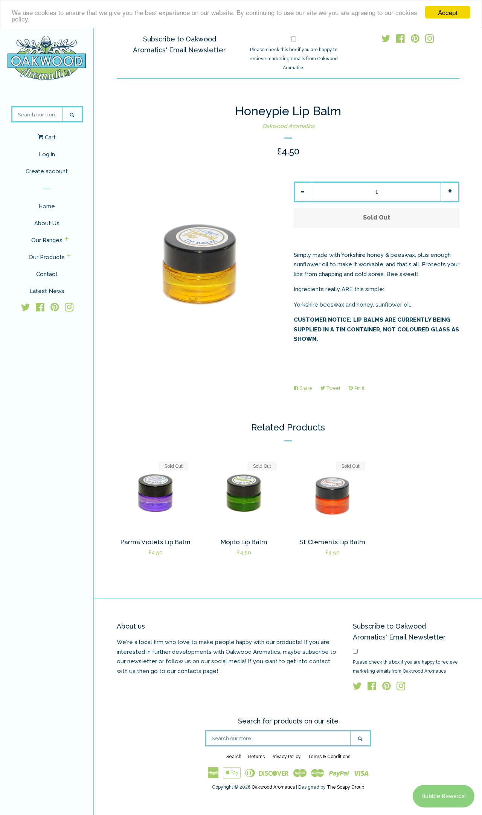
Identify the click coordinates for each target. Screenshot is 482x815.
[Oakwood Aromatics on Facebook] (40, 308)
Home (46, 206)
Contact (47, 274)
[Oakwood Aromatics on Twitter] (25, 308)
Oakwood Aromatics (288, 126)
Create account (47, 171)
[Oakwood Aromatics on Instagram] (69, 308)
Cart (49, 137)
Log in (47, 154)
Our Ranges (47, 240)
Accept (448, 12)
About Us (46, 223)
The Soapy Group (345, 787)
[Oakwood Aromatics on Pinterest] (54, 308)
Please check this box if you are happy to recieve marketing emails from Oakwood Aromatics (294, 58)
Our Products (47, 257)
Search (233, 756)
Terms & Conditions (329, 756)
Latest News (46, 291)
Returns (256, 756)
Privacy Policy (286, 756)
